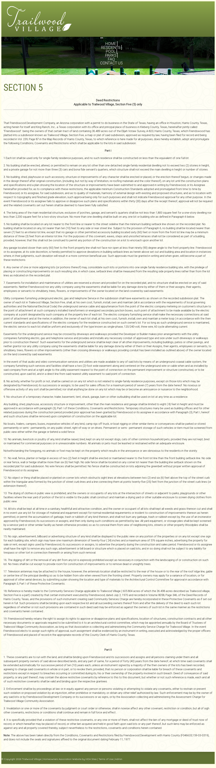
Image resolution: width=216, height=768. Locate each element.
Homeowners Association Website (62, 759)
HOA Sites (91, 759)
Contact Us (111, 63)
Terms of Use (106, 759)
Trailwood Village (31, 759)
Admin (118, 759)
